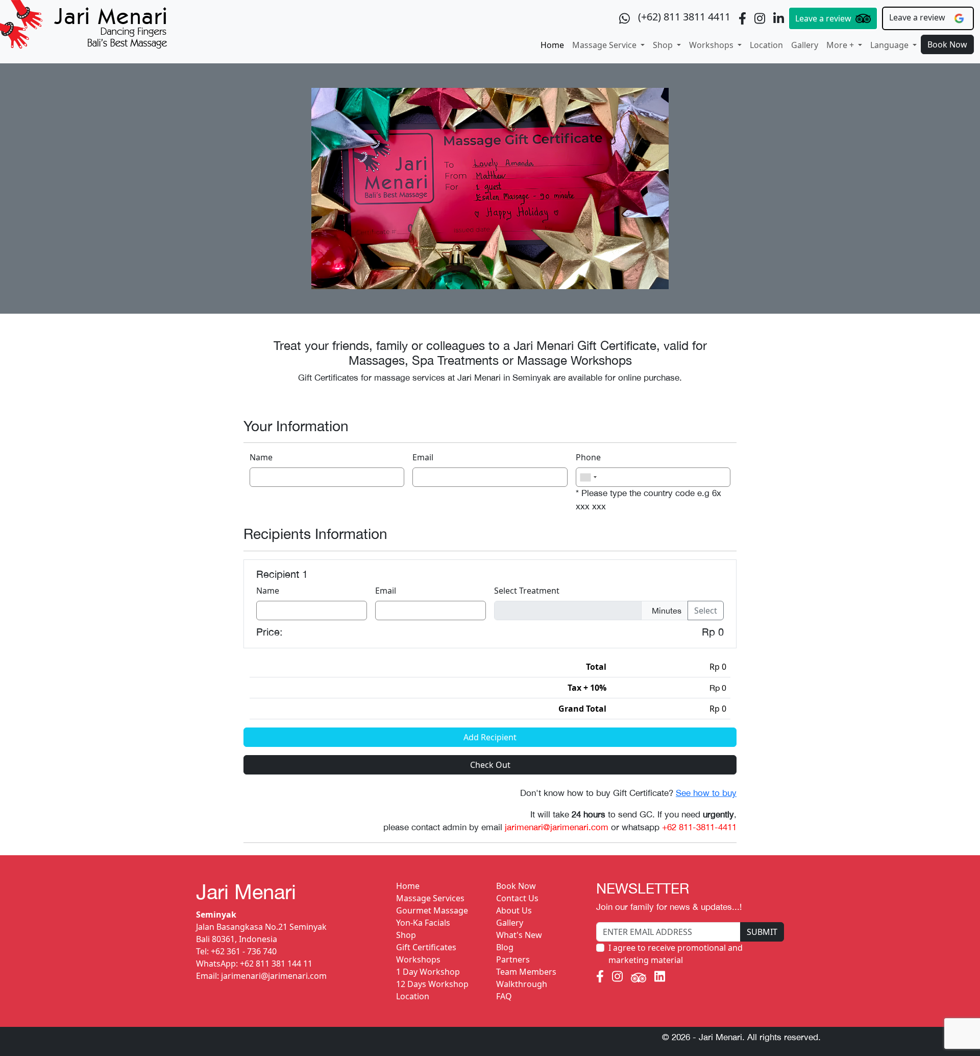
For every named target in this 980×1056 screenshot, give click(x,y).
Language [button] (890, 45)
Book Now (947, 44)
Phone (588, 457)
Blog (504, 947)
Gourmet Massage (432, 910)
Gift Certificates (426, 947)
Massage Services (430, 898)
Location (766, 45)
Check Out (490, 764)
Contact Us (517, 898)
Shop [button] (664, 45)
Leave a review (823, 18)
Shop (406, 935)
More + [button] (841, 45)
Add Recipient (490, 737)
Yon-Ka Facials (423, 922)
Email (422, 457)
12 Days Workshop (432, 984)
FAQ (504, 996)
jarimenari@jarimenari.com (274, 975)
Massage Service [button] (605, 45)
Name (261, 457)
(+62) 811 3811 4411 (684, 17)
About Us (514, 910)
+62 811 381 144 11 (276, 963)
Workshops (418, 959)
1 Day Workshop (428, 971)
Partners (513, 959)
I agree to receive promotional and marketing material (675, 954)
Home (552, 45)
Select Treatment (526, 590)
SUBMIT (762, 931)
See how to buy (706, 793)
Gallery (804, 45)
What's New (519, 935)
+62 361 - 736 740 (244, 951)
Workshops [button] (712, 45)
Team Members (526, 971)
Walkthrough (521, 984)
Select (705, 610)
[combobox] (588, 477)
